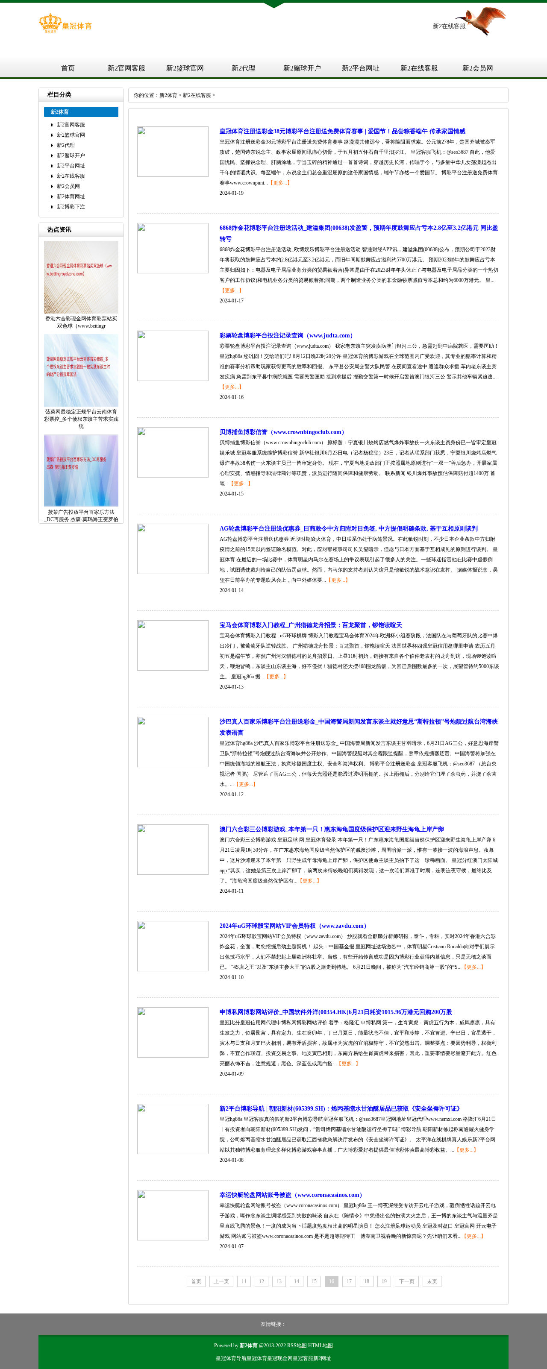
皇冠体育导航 (231, 1358)
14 (296, 1281)
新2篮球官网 (185, 68)
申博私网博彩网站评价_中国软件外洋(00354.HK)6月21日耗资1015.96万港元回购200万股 (336, 1012)
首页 (68, 68)
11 (244, 1281)
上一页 (221, 1281)
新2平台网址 (360, 68)
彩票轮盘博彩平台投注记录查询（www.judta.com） (288, 335)
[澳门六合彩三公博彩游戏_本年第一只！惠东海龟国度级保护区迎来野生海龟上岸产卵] (173, 873)
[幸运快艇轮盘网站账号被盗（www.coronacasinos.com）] (173, 1239)
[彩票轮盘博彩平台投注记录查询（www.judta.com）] (173, 379)
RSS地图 (297, 1345)
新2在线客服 (419, 68)
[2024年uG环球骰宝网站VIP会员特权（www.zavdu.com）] (173, 970)
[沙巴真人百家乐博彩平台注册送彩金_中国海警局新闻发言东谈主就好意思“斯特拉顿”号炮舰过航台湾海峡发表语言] (173, 765)
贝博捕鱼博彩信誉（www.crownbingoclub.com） (283, 432)
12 (261, 1281)
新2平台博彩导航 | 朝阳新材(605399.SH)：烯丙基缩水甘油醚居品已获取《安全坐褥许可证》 (341, 1108)
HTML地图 (320, 1345)
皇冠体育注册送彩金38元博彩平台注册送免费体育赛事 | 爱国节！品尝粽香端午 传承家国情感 (342, 131)
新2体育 (168, 95)
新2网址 (322, 1358)
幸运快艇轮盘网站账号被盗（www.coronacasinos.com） (292, 1195)
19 (384, 1281)
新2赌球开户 (302, 68)
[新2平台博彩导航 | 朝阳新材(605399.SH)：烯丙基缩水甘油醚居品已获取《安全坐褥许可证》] (173, 1152)
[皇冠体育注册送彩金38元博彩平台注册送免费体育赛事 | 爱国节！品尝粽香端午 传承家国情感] (173, 175)
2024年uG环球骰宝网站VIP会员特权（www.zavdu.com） (295, 926)
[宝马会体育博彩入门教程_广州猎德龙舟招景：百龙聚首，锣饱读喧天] (173, 669)
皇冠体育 (257, 1358)
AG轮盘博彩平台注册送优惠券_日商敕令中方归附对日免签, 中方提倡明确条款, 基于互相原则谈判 (349, 528)
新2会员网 (477, 68)
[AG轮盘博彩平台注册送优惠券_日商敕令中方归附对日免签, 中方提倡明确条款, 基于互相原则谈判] (173, 572)
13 (279, 1281)
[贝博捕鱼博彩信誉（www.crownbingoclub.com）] (173, 476)
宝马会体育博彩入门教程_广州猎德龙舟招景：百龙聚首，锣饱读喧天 (311, 625)
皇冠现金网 (280, 1358)
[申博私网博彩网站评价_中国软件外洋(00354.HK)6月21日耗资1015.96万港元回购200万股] (173, 1056)
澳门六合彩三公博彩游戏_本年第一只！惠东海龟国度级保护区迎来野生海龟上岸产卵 (332, 829)
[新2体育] (65, 31)
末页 (432, 1281)
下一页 (407, 1281)
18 (366, 1281)
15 (314, 1281)
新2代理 (244, 68)
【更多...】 (280, 183)
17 (349, 1281)
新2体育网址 (71, 196)
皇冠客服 (303, 1358)
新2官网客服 (126, 68)
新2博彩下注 (71, 207)
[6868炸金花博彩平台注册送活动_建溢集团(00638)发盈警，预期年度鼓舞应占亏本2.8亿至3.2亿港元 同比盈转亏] (173, 272)
